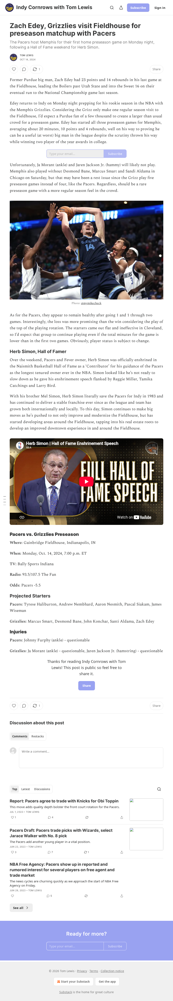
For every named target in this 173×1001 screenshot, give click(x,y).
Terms (93, 971)
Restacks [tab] (37, 736)
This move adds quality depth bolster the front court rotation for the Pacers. (65, 807)
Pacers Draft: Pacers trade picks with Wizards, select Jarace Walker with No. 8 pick (61, 833)
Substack (65, 992)
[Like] (14, 69)
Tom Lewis (26, 55)
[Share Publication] (121, 7)
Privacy (82, 971)
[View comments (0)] (24, 69)
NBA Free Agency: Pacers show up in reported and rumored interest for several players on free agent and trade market (62, 870)
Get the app (107, 981)
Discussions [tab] (42, 789)
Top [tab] (14, 789)
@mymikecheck (91, 303)
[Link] (3, 351)
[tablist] (28, 736)
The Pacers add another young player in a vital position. (50, 842)
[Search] (112, 7)
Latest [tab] (25, 789)
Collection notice (112, 971)
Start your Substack (75, 981)
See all (18, 908)
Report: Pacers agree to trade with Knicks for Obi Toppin (64, 801)
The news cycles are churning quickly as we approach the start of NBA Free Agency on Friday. (64, 883)
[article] (86, 810)
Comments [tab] (19, 736)
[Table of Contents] (5, 500)
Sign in (159, 7)
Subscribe (138, 7)
